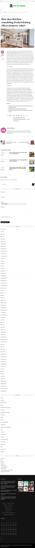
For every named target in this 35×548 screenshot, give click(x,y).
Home (2, 460)
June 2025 (2, 263)
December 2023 (3, 307)
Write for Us (3, 464)
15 (13, 529)
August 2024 (3, 288)
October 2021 (3, 361)
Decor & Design (4, 402)
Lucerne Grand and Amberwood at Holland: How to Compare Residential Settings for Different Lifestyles (8, 482)
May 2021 (2, 373)
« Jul (1, 539)
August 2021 (3, 366)
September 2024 (4, 285)
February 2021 (3, 381)
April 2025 (3, 268)
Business (2, 400)
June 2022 (2, 344)
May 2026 (2, 236)
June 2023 (2, 322)
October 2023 (3, 312)
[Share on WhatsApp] (16, 115)
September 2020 (4, 388)
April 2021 (3, 376)
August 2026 (3, 229)
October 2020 (3, 386)
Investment (3, 424)
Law (1, 429)
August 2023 (3, 317)
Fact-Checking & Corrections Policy (7, 470)
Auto (2, 397)
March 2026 (3, 241)
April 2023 (3, 327)
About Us (2, 461)
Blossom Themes (29, 545)
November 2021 (4, 359)
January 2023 (3, 334)
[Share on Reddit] (21, 115)
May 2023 (2, 324)
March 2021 (3, 378)
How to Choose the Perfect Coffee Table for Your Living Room (18, 153)
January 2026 (3, 246)
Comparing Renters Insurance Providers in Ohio (17, 108)
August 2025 (3, 258)
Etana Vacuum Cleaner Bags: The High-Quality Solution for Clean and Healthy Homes (17, 168)
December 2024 (3, 278)
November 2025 (4, 251)
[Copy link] (27, 115)
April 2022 (3, 349)
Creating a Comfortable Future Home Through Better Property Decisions (8, 491)
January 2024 (3, 305)
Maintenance (3, 434)
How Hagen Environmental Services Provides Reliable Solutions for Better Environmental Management (8, 498)
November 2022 (4, 339)
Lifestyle (2, 432)
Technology (3, 449)
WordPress (6, 546)
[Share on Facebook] (10, 115)
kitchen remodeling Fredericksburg (13, 52)
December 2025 (3, 248)
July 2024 (2, 290)
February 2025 (3, 273)
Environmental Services (6, 407)
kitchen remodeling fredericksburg (19, 119)
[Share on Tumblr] (23, 115)
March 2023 (3, 329)
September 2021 (4, 364)
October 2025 (3, 253)
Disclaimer (2, 462)
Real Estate (3, 441)
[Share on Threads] (25, 115)
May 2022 (2, 346)
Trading (2, 451)
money (28, 119)
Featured (2, 161)
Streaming (3, 444)
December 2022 (3, 337)
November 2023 (4, 310)
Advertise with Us (4, 465)
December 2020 (3, 383)
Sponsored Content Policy (5, 471)
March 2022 (3, 351)
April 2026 (3, 239)
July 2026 (2, 231)
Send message (5, 222)
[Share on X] (12, 115)
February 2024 (3, 302)
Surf (2, 446)
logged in (7, 179)
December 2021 (3, 356)
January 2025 (3, 275)
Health (2, 419)
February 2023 (3, 332)
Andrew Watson (2, 55)
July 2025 (2, 261)
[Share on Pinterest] (19, 115)
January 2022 (3, 354)
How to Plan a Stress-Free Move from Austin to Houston (8, 494)
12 (6, 529)
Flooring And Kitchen (5, 412)
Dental (2, 405)
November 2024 (4, 280)
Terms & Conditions (4, 467)
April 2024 (3, 297)
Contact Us (3, 458)
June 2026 (2, 234)
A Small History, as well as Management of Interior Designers (18, 160)
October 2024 (3, 283)
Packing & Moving (4, 439)
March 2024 (3, 300)
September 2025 (4, 256)
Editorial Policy (3, 468)
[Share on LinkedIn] (14, 115)
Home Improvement (4, 422)
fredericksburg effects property (19, 117)
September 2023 (4, 315)
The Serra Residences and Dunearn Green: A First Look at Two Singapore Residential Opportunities (8, 487)
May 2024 (2, 295)
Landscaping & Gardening (6, 427)
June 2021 (2, 371)
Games (2, 417)
